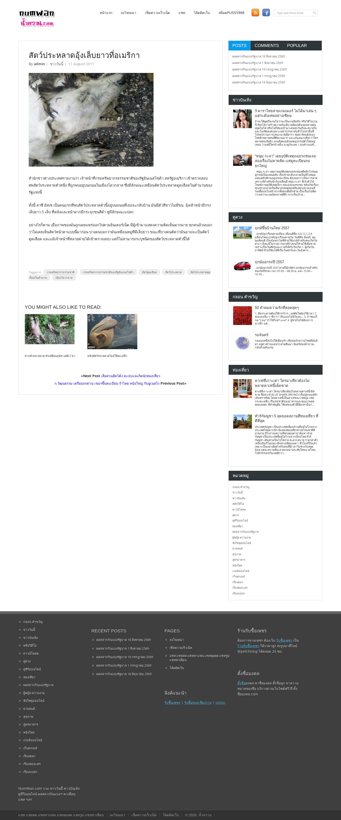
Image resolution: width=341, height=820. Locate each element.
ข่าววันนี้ (56, 63)
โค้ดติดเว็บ (202, 13)
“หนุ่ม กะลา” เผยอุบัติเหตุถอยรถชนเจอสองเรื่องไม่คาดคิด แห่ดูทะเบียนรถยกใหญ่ (285, 161)
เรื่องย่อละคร (240, 587)
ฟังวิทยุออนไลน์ (241, 543)
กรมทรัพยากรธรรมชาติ (60, 272)
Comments (267, 45)
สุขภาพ (236, 554)
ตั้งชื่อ (241, 683)
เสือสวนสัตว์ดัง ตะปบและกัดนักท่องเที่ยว (130, 375)
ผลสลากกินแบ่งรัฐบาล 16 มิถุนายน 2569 (258, 82)
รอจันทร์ (261, 335)
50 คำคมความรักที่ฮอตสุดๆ (277, 308)
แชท (181, 13)
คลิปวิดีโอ (238, 504)
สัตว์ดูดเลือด (149, 272)
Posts (239, 45)
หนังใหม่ (237, 565)
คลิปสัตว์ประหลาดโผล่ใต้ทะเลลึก (107, 355)
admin (39, 63)
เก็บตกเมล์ (238, 576)
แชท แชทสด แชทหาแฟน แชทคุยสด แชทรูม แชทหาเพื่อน (199, 657)
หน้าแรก (106, 13)
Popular (297, 45)
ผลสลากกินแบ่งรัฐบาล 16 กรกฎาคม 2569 (259, 69)
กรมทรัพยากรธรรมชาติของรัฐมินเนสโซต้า (108, 272)
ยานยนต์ (237, 548)
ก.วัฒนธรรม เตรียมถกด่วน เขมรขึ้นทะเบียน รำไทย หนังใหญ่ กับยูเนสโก (107, 383)
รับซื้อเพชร (172, 702)
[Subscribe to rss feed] (255, 12)
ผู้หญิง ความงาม (241, 537)
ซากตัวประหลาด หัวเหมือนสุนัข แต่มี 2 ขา (50, 355)
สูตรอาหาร (238, 559)
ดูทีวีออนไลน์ (240, 520)
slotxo (220, 702)
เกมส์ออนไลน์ (240, 571)
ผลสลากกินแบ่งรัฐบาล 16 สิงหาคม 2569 (258, 56)
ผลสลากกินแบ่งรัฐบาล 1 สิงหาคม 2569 (257, 63)
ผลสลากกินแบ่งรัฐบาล (245, 532)
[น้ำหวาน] (37, 26)
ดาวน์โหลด (239, 509)
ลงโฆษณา (128, 13)
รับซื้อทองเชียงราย (197, 702)
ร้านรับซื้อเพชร (248, 645)
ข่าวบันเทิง (238, 498)
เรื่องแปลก (238, 593)
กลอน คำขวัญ (240, 487)
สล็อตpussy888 (231, 13)
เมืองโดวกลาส (64, 277)
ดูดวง (235, 515)
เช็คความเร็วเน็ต (157, 13)
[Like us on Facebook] (266, 12)
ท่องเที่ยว (237, 526)
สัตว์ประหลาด (173, 272)
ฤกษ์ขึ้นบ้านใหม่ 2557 (272, 228)
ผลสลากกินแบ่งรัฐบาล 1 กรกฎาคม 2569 (258, 76)
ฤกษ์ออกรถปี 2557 (269, 262)
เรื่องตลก (237, 582)
